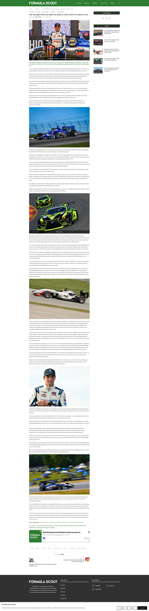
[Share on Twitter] (59, 554)
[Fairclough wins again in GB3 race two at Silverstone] (98, 61)
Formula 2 (79, 3)
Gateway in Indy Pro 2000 (52, 343)
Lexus (65, 548)
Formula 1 (62, 585)
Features (112, 3)
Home (30, 9)
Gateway (32, 548)
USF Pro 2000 (72, 548)
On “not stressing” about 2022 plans (75, 522)
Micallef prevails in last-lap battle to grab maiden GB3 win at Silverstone (111, 51)
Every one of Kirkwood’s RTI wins (47, 522)
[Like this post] (56, 554)
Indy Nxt (43, 548)
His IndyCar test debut (60, 522)
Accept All (142, 608)
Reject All (132, 608)
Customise (122, 608)
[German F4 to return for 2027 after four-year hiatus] (98, 42)
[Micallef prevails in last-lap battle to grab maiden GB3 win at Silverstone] (98, 52)
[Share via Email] (62, 554)
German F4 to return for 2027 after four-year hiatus (111, 40)
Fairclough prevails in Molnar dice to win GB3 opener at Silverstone (111, 69)
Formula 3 (86, 3)
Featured (37, 9)
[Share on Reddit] (61, 554)
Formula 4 (94, 3)
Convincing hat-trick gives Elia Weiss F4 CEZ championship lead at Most (112, 32)
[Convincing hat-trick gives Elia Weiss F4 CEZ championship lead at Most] (98, 33)
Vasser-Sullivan (81, 548)
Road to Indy (104, 3)
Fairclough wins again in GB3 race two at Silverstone (111, 59)
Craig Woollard (37, 17)
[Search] (119, 3)
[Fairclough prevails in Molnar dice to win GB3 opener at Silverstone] (98, 70)
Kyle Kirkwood (57, 548)
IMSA (38, 548)
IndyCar (50, 548)
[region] (74, 606)
